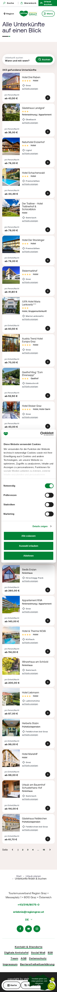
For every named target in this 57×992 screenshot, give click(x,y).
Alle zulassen (28, 536)
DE (27, 919)
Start (18, 876)
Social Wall (38, 952)
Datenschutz (38, 958)
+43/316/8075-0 (28, 904)
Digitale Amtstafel (16, 952)
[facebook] (20, 928)
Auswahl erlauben (28, 546)
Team (14, 958)
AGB (23, 958)
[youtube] (28, 928)
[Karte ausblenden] (53, 979)
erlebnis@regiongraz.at (28, 911)
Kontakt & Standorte (28, 946)
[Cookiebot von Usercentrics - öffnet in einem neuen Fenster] (41, 434)
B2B (50, 952)
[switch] (49, 495)
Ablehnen (28, 555)
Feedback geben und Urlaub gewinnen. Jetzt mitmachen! (39, 981)
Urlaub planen (33, 876)
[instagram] (36, 928)
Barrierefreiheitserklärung (37, 964)
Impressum (10, 964)
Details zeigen (40, 526)
